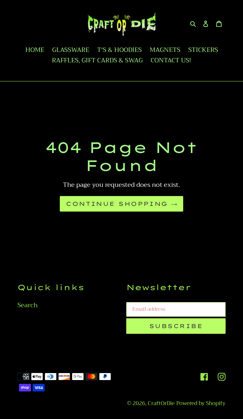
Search (27, 305)
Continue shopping (116, 203)
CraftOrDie (161, 403)
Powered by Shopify (201, 403)
